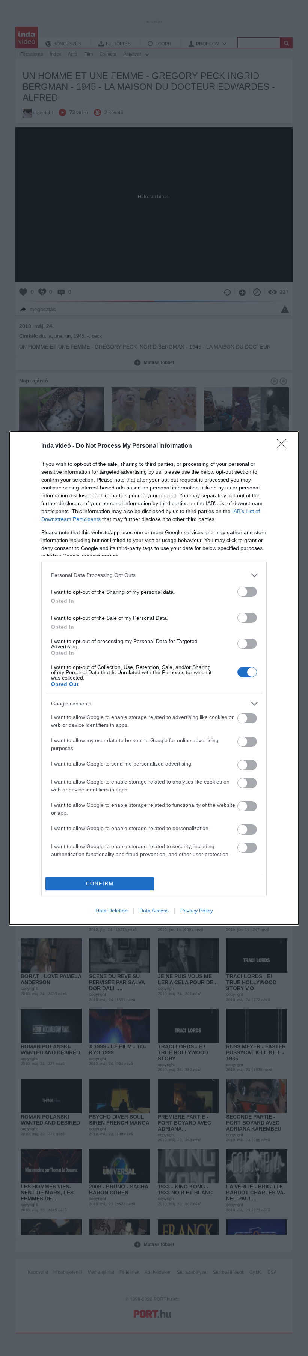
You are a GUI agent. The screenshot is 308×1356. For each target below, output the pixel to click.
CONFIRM (100, 883)
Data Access (154, 911)
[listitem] (154, 575)
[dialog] (154, 678)
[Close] (284, 446)
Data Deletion (111, 911)
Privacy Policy (196, 911)
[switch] (247, 592)
